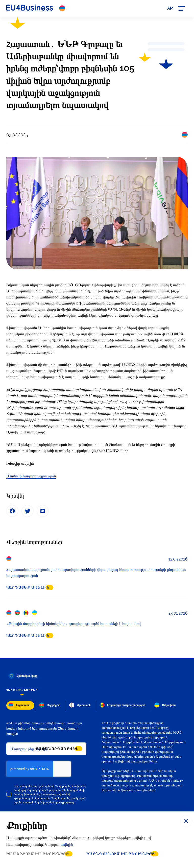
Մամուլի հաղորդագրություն (31, 476)
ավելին (67, 844)
